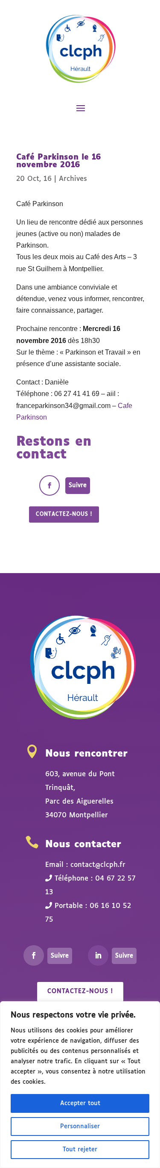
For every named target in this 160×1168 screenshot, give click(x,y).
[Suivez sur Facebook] (49, 485)
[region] (80, 1084)
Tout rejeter (80, 1150)
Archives (73, 179)
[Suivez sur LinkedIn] (98, 955)
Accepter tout (80, 1103)
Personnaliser (80, 1127)
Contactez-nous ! (64, 514)
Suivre (78, 485)
